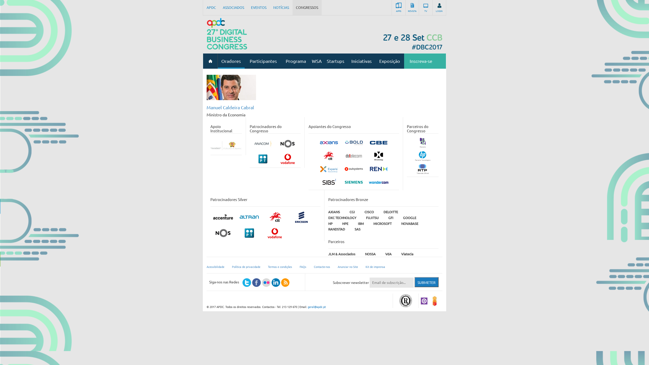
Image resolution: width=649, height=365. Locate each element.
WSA (317, 61)
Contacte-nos (322, 266)
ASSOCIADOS (233, 8)
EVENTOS (258, 8)
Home (210, 61)
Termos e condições (280, 266)
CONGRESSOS (307, 8)
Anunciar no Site (348, 266)
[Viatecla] (424, 300)
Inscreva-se (421, 61)
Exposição (389, 61)
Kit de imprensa (375, 266)
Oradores (231, 61)
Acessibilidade (215, 266)
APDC (211, 8)
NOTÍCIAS (281, 8)
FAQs (303, 266)
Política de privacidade (246, 266)
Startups (335, 61)
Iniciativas (361, 61)
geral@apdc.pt (317, 306)
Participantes (263, 61)
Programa (296, 61)
